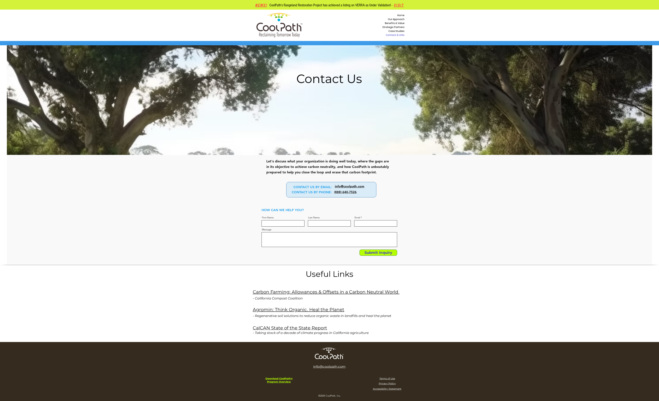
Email (357, 217)
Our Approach (396, 19)
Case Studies (396, 31)
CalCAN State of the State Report (290, 328)
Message (266, 229)
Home (400, 15)
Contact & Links (395, 35)
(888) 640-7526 (345, 192)
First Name (268, 217)
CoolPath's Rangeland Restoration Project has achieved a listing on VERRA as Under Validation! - (336, 5)
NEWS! (261, 5)
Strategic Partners (393, 27)
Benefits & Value (394, 23)
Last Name (314, 217)
